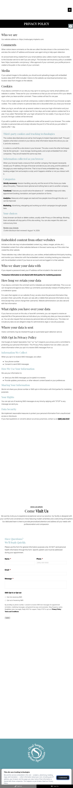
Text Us (55, 786)
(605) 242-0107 (63, 419)
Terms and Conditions (12, 611)
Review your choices (10, 228)
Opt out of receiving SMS (15, 600)
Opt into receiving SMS (14, 597)
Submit (7, 618)
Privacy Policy (56, 609)
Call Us (19, 786)
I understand (63, 777)
